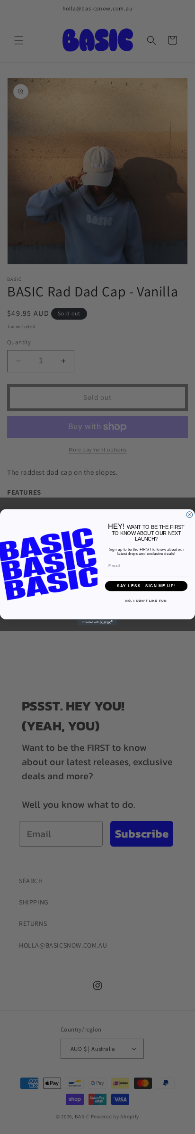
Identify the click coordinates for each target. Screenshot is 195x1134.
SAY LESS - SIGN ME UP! (146, 586)
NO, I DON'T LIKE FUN (146, 600)
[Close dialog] (189, 514)
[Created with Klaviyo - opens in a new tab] (98, 622)
